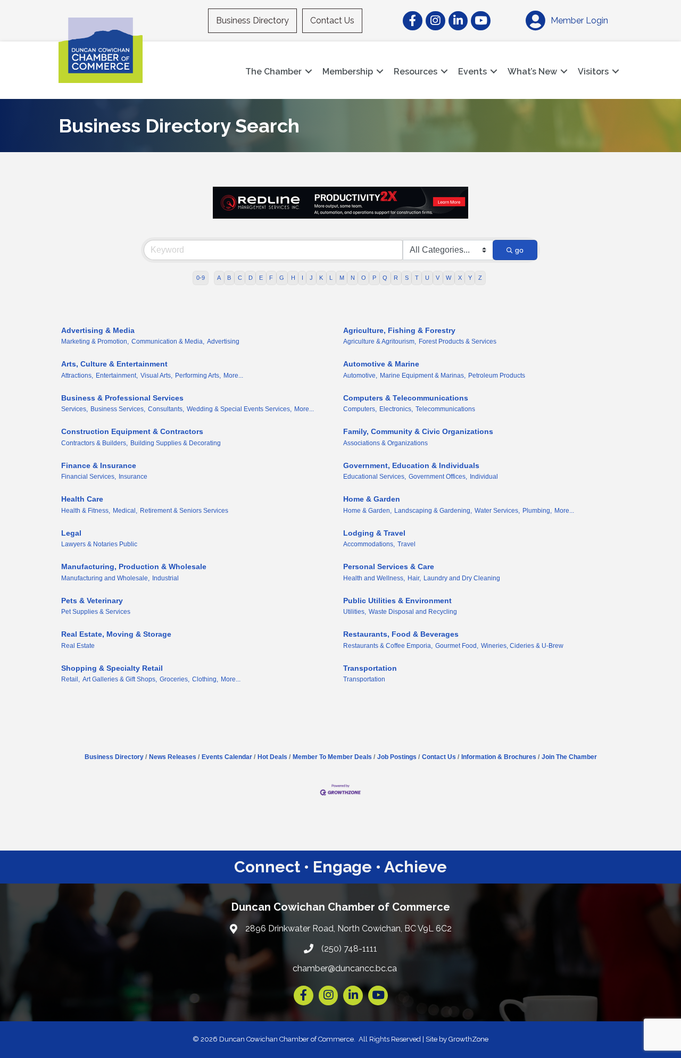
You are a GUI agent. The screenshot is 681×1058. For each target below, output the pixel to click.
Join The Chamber (569, 757)
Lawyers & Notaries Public (99, 544)
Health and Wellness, (374, 578)
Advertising (223, 341)
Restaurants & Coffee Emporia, (388, 645)
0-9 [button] (200, 277)
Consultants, (166, 409)
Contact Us (332, 20)
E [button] (261, 277)
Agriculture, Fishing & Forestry (399, 330)
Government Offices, (438, 476)
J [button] (311, 277)
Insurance (133, 476)
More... (233, 375)
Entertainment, (117, 375)
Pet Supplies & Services (95, 611)
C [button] (240, 277)
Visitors (593, 71)
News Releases (172, 757)
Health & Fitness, (85, 510)
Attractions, (77, 375)
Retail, (70, 679)
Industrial (165, 578)
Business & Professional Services (122, 398)
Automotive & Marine (381, 364)
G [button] (281, 277)
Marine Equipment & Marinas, (423, 375)
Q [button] (385, 277)
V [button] (437, 277)
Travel (406, 544)
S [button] (407, 277)
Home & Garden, (367, 510)
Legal (71, 533)
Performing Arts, (198, 375)
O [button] (363, 277)
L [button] (331, 277)
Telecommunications (445, 409)
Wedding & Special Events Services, (239, 409)
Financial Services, (88, 476)
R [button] (396, 277)
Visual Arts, (156, 375)
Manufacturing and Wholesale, (105, 578)
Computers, (360, 409)
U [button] (427, 277)
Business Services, (117, 409)
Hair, (414, 578)
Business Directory (252, 20)
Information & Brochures (498, 757)
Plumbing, (537, 510)
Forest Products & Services (457, 341)
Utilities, (354, 611)
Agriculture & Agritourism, (379, 341)
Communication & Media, (167, 341)
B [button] (229, 277)
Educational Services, (374, 476)
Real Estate (78, 645)
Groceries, (174, 679)
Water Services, (497, 510)
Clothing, (205, 679)
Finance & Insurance (98, 465)
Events (472, 71)
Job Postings (397, 757)
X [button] (460, 277)
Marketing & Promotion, (95, 341)
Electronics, (396, 409)
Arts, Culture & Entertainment (114, 364)
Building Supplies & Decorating (175, 443)
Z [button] (480, 277)
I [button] (302, 277)
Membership (347, 71)
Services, (74, 409)
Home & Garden (371, 499)
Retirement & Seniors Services (184, 510)
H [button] (293, 277)
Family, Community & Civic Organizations (418, 431)
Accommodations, (369, 544)
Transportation (370, 668)
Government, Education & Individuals (411, 465)
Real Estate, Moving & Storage (116, 634)
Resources (415, 71)
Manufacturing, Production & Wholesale (133, 566)
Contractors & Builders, (94, 443)
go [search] (519, 250)
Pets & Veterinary (92, 600)
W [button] (448, 277)
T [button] (417, 277)
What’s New (532, 71)
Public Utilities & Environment (397, 600)
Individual (484, 476)
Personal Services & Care (388, 566)
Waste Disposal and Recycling (413, 611)
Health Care (82, 499)
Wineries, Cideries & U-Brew (522, 645)
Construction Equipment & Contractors (132, 431)
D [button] (250, 277)
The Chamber (273, 71)
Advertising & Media (98, 330)
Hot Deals (272, 757)
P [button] (374, 277)
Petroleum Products (496, 375)
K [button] (321, 277)
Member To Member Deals (332, 757)
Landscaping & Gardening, (433, 510)
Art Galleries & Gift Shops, (119, 679)
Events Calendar (227, 757)
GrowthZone (468, 1039)
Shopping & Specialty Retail (112, 668)
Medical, (125, 510)
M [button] (341, 277)
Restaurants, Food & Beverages (401, 634)
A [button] (219, 277)
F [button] (271, 277)
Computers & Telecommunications (405, 398)
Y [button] (470, 277)
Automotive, (360, 375)
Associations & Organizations (385, 443)
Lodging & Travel (374, 533)
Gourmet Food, (456, 645)
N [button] (353, 277)
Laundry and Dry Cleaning (461, 578)
